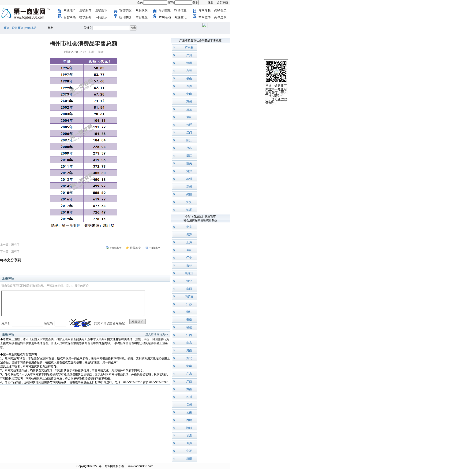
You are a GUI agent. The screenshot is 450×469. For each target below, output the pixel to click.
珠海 (189, 86)
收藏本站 (31, 28)
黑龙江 (189, 273)
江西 (189, 335)
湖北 (189, 358)
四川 (189, 397)
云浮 (189, 124)
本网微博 (205, 17)
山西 (189, 288)
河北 (189, 281)
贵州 (189, 404)
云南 (189, 412)
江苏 (189, 304)
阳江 (189, 140)
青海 (189, 443)
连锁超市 (101, 10)
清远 (189, 109)
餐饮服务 (85, 17)
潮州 (189, 186)
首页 (6, 28)
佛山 (189, 78)
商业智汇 (180, 17)
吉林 (189, 265)
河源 (189, 171)
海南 (189, 389)
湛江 (189, 155)
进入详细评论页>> (156, 334)
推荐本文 (135, 248)
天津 (189, 234)
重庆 (189, 250)
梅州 (189, 179)
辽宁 (189, 257)
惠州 (189, 101)
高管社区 (141, 17)
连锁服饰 (85, 10)
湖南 (189, 366)
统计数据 (125, 17)
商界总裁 (220, 17)
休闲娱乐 (101, 17)
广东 (189, 373)
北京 (189, 227)
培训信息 (165, 10)
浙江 (189, 312)
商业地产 (70, 10)
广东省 (189, 47)
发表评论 (137, 321)
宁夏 (189, 451)
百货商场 (70, 17)
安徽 (189, 319)
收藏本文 (116, 248)
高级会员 (220, 10)
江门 (189, 132)
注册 (210, 2)
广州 (189, 55)
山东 (189, 342)
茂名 (189, 148)
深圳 (189, 63)
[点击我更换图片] (80, 324)
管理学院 (125, 10)
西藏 (189, 420)
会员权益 (222, 2)
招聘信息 (180, 10)
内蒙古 (189, 296)
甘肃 (189, 435)
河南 (189, 350)
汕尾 (189, 209)
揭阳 (189, 194)
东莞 (189, 70)
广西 (189, 381)
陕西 (189, 427)
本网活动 (165, 17)
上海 (189, 242)
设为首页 (17, 28)
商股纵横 (141, 10)
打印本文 (155, 248)
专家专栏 (205, 10)
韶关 (189, 163)
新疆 (189, 458)
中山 (189, 94)
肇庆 (189, 117)
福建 (189, 327)
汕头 (189, 202)
